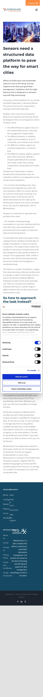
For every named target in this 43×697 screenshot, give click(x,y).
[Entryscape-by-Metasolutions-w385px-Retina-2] (12, 8)
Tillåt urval (21, 383)
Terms (5, 513)
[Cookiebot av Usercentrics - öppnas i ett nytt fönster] (31, 306)
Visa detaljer (31, 370)
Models (6, 504)
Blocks (5, 495)
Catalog (6, 499)
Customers (13, 510)
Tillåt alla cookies (21, 377)
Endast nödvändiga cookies (21, 389)
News (11, 495)
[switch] (38, 349)
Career (6, 543)
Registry (6, 509)
